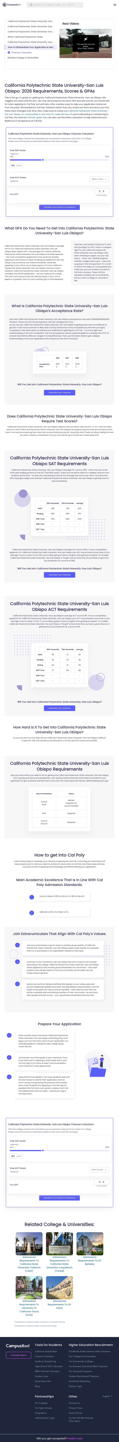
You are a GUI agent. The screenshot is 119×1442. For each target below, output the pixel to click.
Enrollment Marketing (79, 1381)
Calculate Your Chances (60, 392)
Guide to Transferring (45, 1361)
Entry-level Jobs (43, 1381)
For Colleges (41, 1403)
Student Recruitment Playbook (84, 1376)
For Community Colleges (81, 1361)
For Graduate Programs (80, 1371)
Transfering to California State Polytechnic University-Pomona (39, 1322)
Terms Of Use (75, 1413)
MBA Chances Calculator (47, 1371)
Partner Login (75, 1386)
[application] (86, 43)
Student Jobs (41, 1376)
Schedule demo (18, 1355)
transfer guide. (35, 117)
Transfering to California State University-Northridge (35, 1325)
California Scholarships (46, 1352)
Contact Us (74, 1403)
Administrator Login (45, 1418)
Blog (37, 1386)
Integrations (41, 1413)
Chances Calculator (44, 1356)
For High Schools (43, 1408)
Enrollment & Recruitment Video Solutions (89, 1352)
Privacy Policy (75, 1408)
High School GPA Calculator (49, 1366)
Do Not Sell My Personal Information (81, 1419)
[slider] (59, 160)
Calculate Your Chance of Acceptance (59, 207)
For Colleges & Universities (82, 1356)
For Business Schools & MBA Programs (88, 1366)
